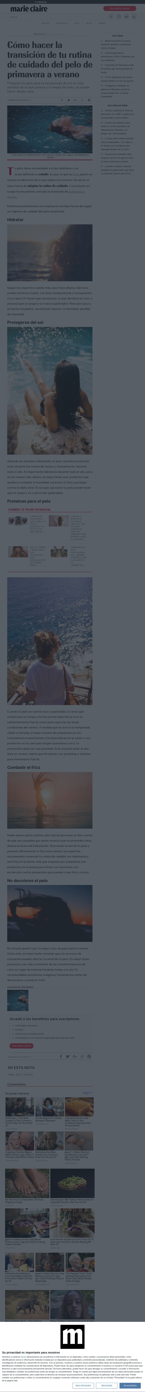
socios (23, 1357)
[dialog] (72, 1357)
